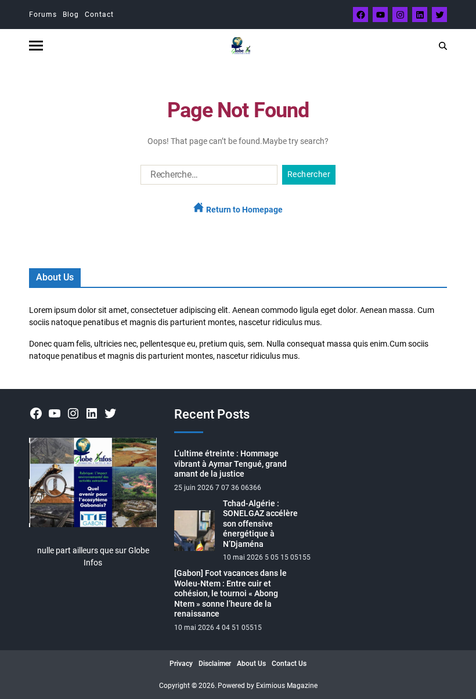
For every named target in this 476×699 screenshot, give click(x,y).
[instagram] (400, 14)
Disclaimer (215, 664)
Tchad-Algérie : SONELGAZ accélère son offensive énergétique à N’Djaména (260, 524)
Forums (43, 14)
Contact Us (289, 664)
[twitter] (439, 14)
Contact (99, 14)
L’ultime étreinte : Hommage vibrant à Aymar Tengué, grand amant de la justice (230, 463)
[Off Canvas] (36, 46)
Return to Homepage (243, 209)
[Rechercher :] (206, 177)
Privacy (181, 664)
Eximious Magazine (287, 686)
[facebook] (360, 14)
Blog (71, 14)
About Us (251, 664)
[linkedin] (419, 14)
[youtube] (380, 14)
